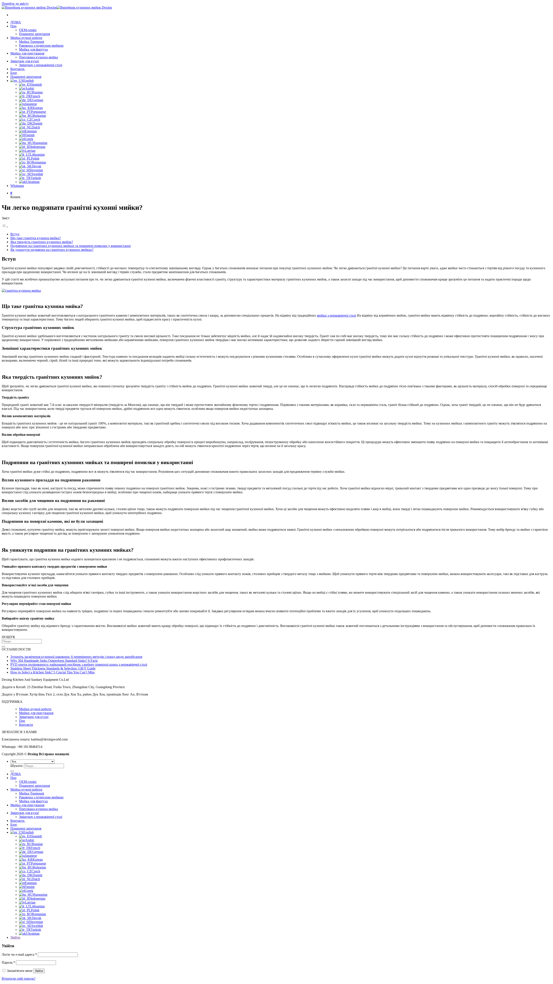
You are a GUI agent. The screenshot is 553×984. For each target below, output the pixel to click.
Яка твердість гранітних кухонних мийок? (41, 242)
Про (13, 26)
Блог (13, 73)
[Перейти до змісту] (5, 227)
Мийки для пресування (36, 713)
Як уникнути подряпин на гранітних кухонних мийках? (52, 250)
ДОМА (15, 22)
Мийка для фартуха (33, 49)
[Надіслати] (3, 646)
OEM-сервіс (28, 30)
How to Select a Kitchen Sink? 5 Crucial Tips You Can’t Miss (52, 672)
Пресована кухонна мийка (38, 57)
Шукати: (16, 766)
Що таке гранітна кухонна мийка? (35, 238)
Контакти (17, 69)
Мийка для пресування (27, 53)
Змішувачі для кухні (33, 717)
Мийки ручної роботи (35, 709)
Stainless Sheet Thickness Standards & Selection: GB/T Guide (52, 668)
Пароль (8, 962)
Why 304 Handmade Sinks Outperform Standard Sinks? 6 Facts (54, 660)
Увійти (39, 971)
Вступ (14, 234)
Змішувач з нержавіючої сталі (40, 65)
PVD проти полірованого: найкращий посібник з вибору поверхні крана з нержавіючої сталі (78, 664)
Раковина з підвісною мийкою (41, 45)
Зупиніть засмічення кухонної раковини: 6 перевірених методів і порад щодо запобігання (76, 657)
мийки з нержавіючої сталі (336, 315)
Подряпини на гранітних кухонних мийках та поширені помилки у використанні (70, 246)
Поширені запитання (34, 34)
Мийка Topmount (31, 41)
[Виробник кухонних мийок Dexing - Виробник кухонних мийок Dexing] (57, 7)
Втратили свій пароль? (18, 978)
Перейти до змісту (15, 3)
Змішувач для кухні (24, 61)
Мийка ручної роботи (26, 38)
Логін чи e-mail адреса (19, 954)
